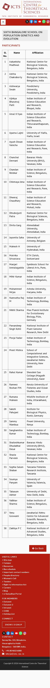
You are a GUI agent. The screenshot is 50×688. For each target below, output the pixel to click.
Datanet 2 (8, 604)
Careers (7, 587)
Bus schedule (10, 569)
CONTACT (7, 637)
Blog (6, 591)
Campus (7, 563)
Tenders (7, 581)
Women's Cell (10, 578)
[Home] (25, 8)
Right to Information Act (15, 584)
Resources (8, 566)
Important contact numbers (16, 572)
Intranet (7, 607)
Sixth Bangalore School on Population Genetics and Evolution (22, 35)
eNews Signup (13, 625)
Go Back (38, 548)
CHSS (6, 611)
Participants (11, 45)
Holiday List (9, 614)
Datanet (7, 601)
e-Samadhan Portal (12, 594)
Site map (8, 560)
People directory (11, 575)
